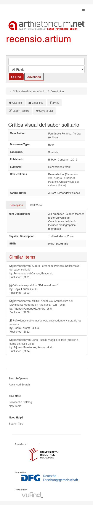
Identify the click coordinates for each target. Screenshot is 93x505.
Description (16, 205)
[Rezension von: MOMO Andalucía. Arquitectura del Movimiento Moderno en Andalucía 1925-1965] (41, 302)
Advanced (34, 77)
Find (17, 77)
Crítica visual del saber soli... (29, 91)
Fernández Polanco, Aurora (64, 133)
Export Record (21, 110)
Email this (37, 102)
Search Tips (16, 423)
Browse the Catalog (20, 402)
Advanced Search (19, 384)
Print (56, 102)
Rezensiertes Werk (59, 167)
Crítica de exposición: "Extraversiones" (35, 285)
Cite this (17, 102)
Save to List (46, 110)
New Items (15, 406)
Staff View (36, 205)
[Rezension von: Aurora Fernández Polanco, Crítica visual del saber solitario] (63, 179)
